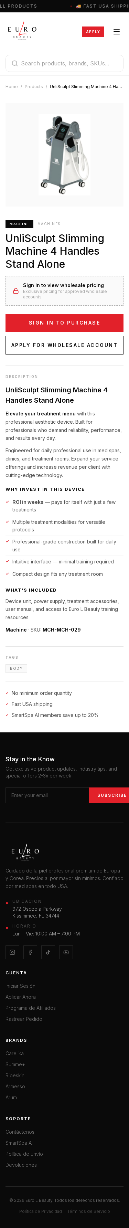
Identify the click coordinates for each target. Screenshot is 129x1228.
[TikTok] (48, 952)
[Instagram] (12, 952)
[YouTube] (66, 952)
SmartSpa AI (19, 1143)
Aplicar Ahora (21, 997)
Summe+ (15, 1064)
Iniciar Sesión (20, 986)
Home (12, 86)
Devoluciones (21, 1165)
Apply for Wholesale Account (64, 345)
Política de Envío (24, 1154)
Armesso (15, 1086)
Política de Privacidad (40, 1211)
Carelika (15, 1053)
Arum (11, 1097)
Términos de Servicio (88, 1211)
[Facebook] (30, 952)
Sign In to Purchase (64, 323)
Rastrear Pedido (24, 1019)
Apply (93, 32)
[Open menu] (116, 32)
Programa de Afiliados (31, 1008)
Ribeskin (15, 1075)
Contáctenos (20, 1132)
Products (34, 86)
